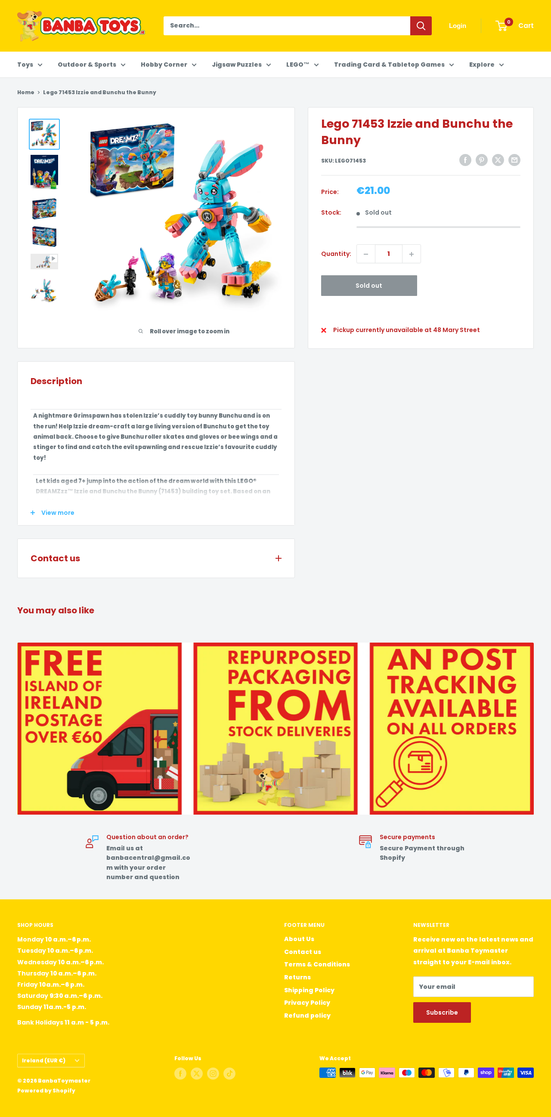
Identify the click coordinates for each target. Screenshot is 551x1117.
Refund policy (307, 1015)
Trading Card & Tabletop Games (389, 64)
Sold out (369, 286)
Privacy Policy (307, 1002)
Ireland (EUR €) (43, 1060)
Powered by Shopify (46, 1090)
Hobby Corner (164, 64)
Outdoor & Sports (87, 64)
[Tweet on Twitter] (498, 160)
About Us (299, 939)
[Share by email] (514, 160)
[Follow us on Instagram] (213, 1074)
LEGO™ (298, 64)
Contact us (302, 952)
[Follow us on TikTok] (229, 1074)
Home (25, 92)
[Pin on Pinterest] (482, 160)
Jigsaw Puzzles (237, 64)
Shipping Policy (309, 990)
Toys (25, 64)
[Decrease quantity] (366, 254)
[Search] (421, 25)
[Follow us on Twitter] (197, 1074)
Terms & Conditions (317, 964)
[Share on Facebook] (465, 160)
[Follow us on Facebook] (180, 1074)
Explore (482, 64)
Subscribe (442, 1012)
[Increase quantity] (411, 254)
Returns (297, 977)
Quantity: (336, 254)
